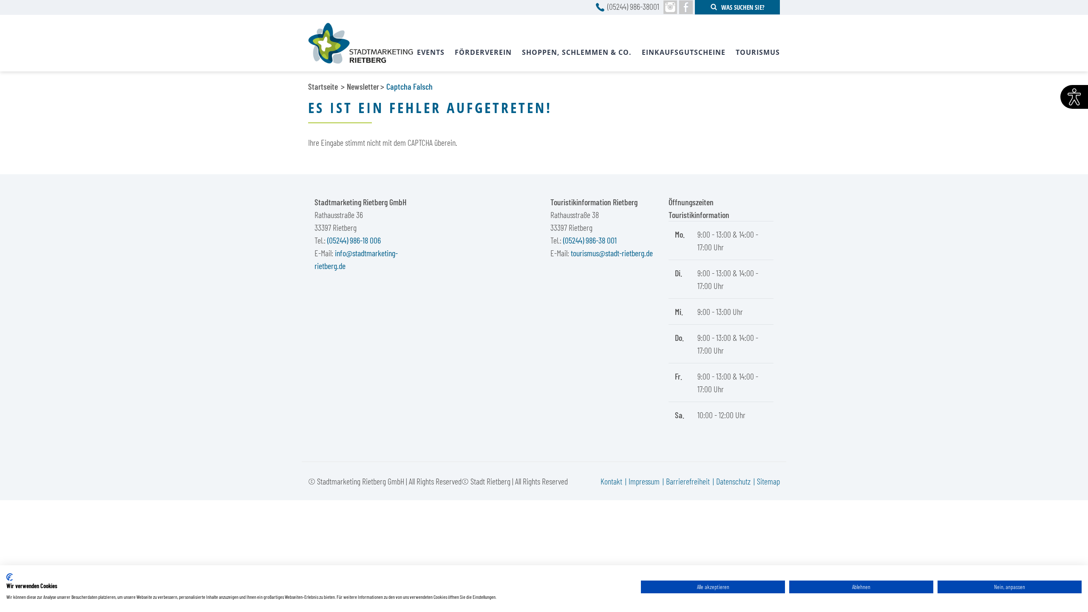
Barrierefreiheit (688, 481)
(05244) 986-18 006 (354, 240)
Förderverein (483, 52)
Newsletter (363, 86)
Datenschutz (733, 481)
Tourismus (758, 52)
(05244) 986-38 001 (590, 240)
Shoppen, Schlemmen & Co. (577, 52)
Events (431, 52)
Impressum (644, 481)
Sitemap (768, 481)
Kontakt (611, 481)
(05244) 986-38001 (633, 6)
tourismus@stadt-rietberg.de (612, 253)
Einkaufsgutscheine (683, 52)
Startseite (323, 86)
